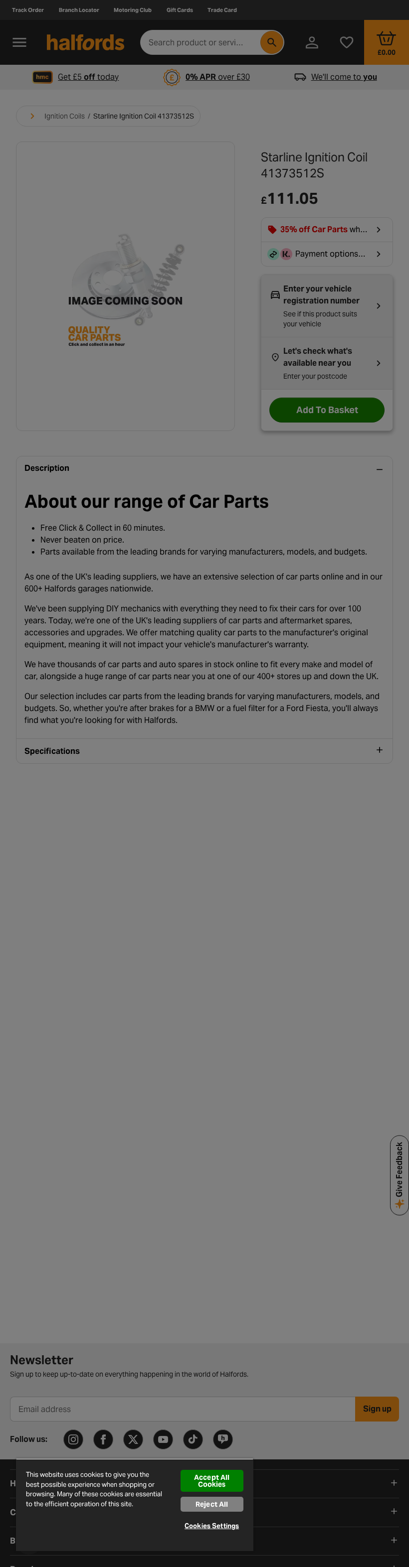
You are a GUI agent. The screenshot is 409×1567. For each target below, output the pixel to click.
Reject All (212, 1504)
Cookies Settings (212, 1526)
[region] (134, 1504)
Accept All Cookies (211, 1481)
